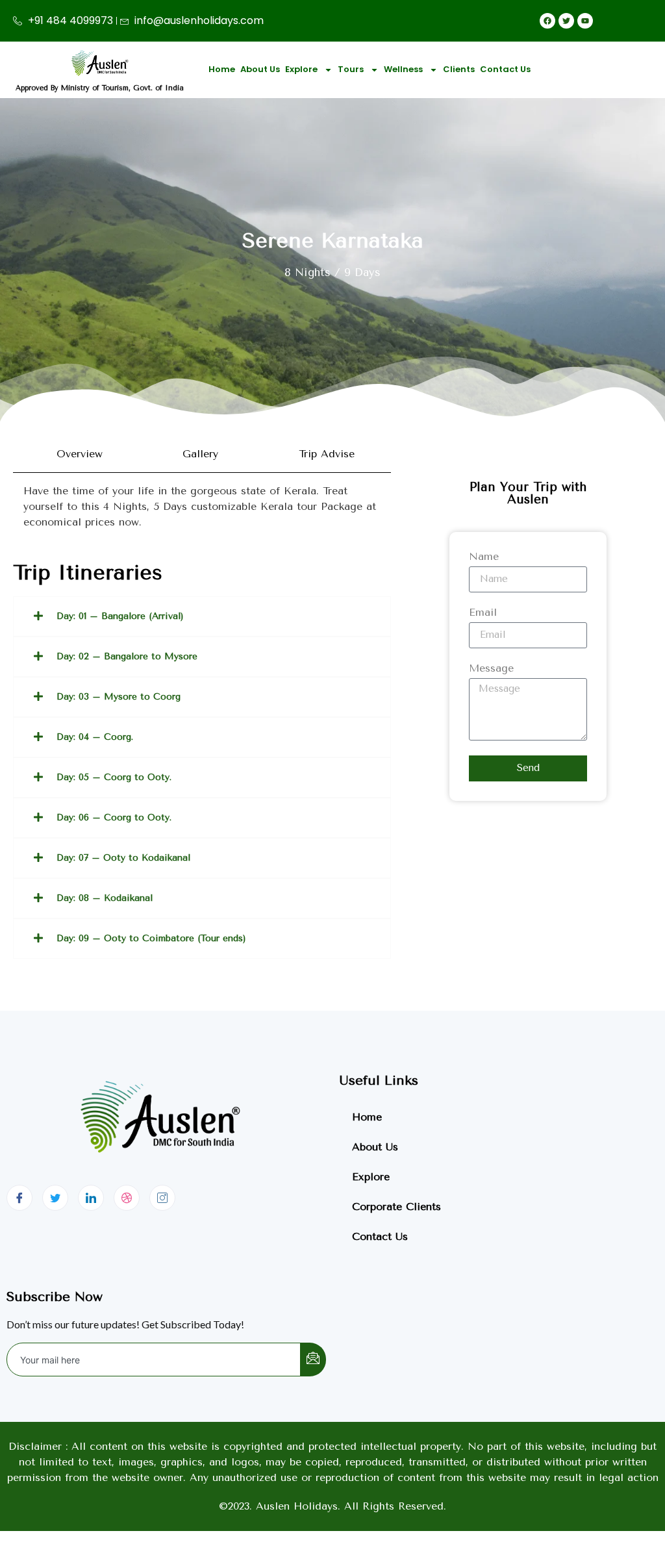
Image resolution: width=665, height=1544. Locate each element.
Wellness (403, 69)
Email (483, 612)
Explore (301, 69)
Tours (351, 69)
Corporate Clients (396, 1206)
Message (491, 668)
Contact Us (505, 69)
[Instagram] (162, 1198)
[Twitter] (55, 1198)
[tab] (76, 454)
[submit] (313, 1359)
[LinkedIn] (91, 1198)
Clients (459, 69)
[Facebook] (19, 1198)
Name (484, 557)
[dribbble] (127, 1198)
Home (221, 69)
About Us (260, 69)
